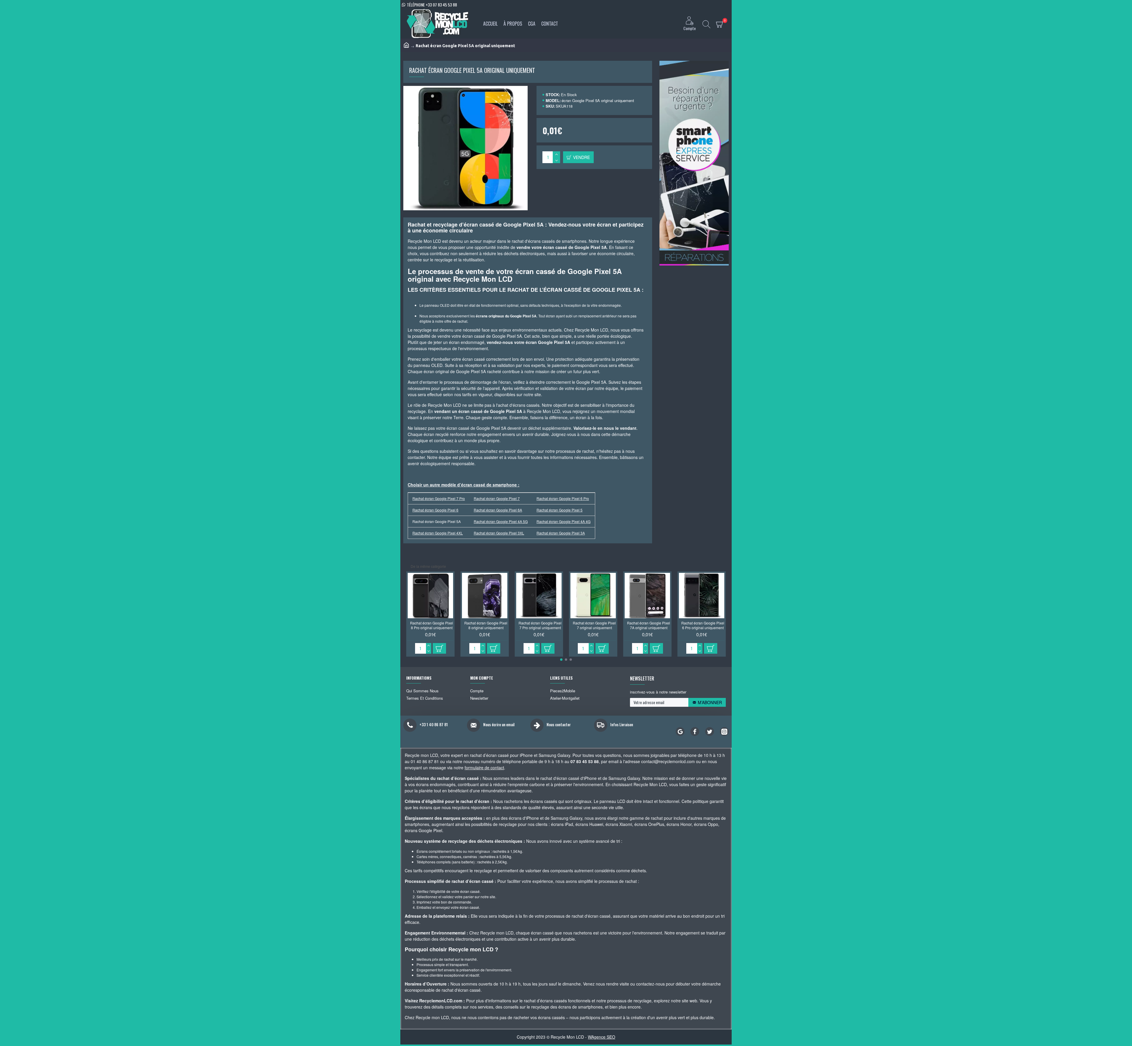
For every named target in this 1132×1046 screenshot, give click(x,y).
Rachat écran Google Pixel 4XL (437, 532)
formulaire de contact (484, 767)
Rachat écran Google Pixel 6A (498, 509)
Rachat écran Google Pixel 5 (560, 509)
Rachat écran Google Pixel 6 (435, 509)
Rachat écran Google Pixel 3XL (499, 532)
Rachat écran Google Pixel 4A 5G (501, 521)
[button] (561, 659)
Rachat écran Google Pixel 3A (561, 532)
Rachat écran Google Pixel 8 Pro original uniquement (431, 625)
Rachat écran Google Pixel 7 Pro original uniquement (540, 625)
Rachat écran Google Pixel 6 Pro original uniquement (702, 625)
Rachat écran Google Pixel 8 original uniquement (485, 625)
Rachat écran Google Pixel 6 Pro (563, 498)
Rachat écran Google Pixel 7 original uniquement (594, 625)
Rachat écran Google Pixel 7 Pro (438, 498)
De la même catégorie (428, 566)
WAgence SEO (601, 1037)
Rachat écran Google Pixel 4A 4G (563, 521)
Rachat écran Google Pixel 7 (497, 498)
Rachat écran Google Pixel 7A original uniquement (648, 625)
